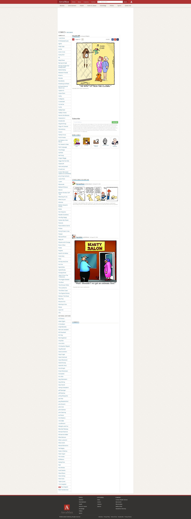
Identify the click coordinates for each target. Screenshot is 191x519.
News (98, 499)
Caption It (61, 90)
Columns (99, 504)
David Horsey (62, 363)
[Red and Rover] (74, 183)
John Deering (62, 412)
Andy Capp (61, 46)
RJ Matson (61, 459)
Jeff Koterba (61, 393)
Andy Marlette (62, 327)
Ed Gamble (61, 374)
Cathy (60, 96)
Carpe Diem (61, 93)
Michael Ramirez (63, 432)
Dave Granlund (62, 357)
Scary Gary (61, 256)
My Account (118, 502)
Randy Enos (61, 462)
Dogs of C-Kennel (63, 126)
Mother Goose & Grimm (62, 205)
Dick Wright (61, 368)
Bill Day (60, 335)
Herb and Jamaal (63, 166)
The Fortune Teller (63, 285)
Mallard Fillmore (63, 187)
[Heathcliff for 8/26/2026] (73, 39)
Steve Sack (61, 479)
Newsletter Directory (121, 508)
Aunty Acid (61, 55)
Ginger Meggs (62, 158)
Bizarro (60, 75)
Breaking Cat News (63, 83)
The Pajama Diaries (64, 293)
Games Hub (128, 5)
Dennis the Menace (63, 115)
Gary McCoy (61, 382)
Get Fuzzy (61, 155)
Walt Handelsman (63, 490)
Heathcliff (61, 163)
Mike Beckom (62, 437)
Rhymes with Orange (64, 242)
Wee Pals (61, 299)
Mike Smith (61, 443)
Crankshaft (61, 101)
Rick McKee (61, 467)
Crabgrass (61, 99)
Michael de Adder (63, 434)
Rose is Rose (61, 245)
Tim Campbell (62, 484)
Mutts (60, 209)
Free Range (61, 150)
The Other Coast (63, 290)
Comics (99, 502)
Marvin (60, 190)
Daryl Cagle (61, 354)
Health (82, 5)
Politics (112, 5)
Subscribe (115, 122)
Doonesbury (61, 129)
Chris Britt (61, 343)
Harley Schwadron (63, 387)
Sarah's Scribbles (63, 253)
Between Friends (63, 72)
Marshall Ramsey (63, 429)
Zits (59, 312)
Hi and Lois (61, 169)
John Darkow (62, 409)
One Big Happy (62, 217)
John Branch (61, 404)
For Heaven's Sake (63, 144)
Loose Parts (61, 179)
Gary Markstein (62, 379)
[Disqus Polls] (95, 341)
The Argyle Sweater (63, 279)
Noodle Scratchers (63, 214)
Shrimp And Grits (63, 261)
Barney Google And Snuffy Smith (63, 66)
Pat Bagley (61, 448)
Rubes (60, 248)
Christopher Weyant (64, 346)
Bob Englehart (62, 338)
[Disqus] (95, 381)
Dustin (60, 132)
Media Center (119, 506)
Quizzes (99, 506)
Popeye (60, 234)
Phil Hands (61, 456)
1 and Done (61, 38)
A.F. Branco (61, 318)
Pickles (60, 228)
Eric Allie (60, 376)
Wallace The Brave (63, 296)
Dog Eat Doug (62, 123)
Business (62, 5)
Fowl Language (62, 147)
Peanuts (60, 223)
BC (59, 57)
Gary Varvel (61, 385)
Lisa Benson (61, 423)
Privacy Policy (107, 516)
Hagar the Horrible (63, 161)
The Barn (61, 282)
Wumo (60, 307)
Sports (119, 5)
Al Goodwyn (61, 324)
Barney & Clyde (62, 63)
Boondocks (61, 81)
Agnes (60, 43)
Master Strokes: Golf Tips (64, 193)
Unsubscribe (121, 516)
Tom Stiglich (63, 487)
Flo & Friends (62, 137)
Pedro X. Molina (62, 451)
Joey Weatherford (63, 401)
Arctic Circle (61, 52)
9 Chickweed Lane (63, 41)
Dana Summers (62, 351)
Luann (60, 181)
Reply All (60, 239)
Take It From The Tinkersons (63, 276)
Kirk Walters (61, 418)
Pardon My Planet (63, 220)
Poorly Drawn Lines (63, 231)
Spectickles (61, 267)
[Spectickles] (74, 236)
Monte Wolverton (63, 445)
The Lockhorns (62, 288)
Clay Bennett (62, 349)
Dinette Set (61, 121)
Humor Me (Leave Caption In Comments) (64, 172)
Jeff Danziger (62, 390)
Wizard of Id (61, 301)
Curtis (60, 107)
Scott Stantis (61, 470)
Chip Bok (60, 340)
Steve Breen (61, 473)
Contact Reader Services (122, 499)
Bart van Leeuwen (63, 329)
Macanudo (61, 184)
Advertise (100, 516)
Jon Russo (61, 415)
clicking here (85, 131)
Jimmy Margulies (63, 396)
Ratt (59, 465)
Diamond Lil (61, 118)
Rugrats (60, 250)
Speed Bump (62, 270)
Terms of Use (114, 516)
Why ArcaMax (119, 504)
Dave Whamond (62, 360)
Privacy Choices (128, 516)
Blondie (60, 78)
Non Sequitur (62, 212)
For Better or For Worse (63, 141)
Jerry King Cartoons (63, 176)
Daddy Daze (61, 110)
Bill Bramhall (62, 332)
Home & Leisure (91, 5)
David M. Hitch (62, 365)
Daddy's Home (62, 112)
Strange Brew (62, 272)
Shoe (59, 259)
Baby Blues (61, 60)
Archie (60, 49)
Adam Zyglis (61, 321)
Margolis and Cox (63, 426)
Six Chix (60, 264)
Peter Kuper (61, 454)
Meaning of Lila (62, 197)
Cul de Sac (61, 104)
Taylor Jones (61, 481)
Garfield (60, 152)
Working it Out (62, 304)
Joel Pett (60, 398)
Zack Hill (60, 310)
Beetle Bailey (62, 70)
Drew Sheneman (63, 371)
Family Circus (62, 135)
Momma (60, 202)
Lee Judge (61, 421)
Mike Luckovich (62, 440)
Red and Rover (62, 237)
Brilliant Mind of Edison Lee (63, 87)
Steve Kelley (61, 476)
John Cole (61, 407)
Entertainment (72, 5)
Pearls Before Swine (64, 226)
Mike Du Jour (62, 199)
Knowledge (103, 5)
